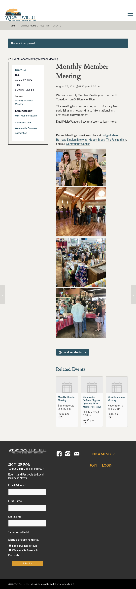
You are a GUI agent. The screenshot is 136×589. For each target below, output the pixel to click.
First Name (15, 500)
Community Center (78, 143)
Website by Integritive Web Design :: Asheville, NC (52, 584)
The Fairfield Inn (116, 139)
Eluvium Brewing (77, 139)
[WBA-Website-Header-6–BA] (20, 13)
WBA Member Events (26, 115)
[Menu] (128, 13)
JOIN (93, 465)
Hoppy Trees (97, 139)
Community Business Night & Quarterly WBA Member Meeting (92, 401)
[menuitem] (128, 13)
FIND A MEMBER (102, 454)
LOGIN (107, 465)
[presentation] (67, 385)
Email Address (17, 484)
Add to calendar (73, 352)
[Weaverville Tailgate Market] (2, 294)
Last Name (14, 516)
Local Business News (24, 545)
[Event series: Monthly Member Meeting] (60, 417)
